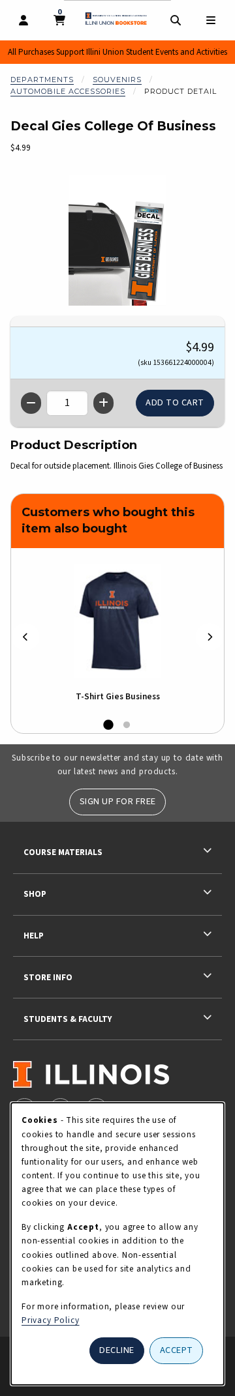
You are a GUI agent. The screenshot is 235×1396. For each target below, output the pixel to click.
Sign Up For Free (118, 801)
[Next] (209, 636)
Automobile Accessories (67, 91)
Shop (35, 894)
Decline (116, 1350)
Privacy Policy (51, 1320)
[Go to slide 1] (108, 725)
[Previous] (25, 636)
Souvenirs (117, 79)
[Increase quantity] (103, 403)
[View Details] (117, 621)
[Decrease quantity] (31, 403)
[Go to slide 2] (126, 725)
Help (34, 935)
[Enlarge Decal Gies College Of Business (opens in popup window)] (117, 240)
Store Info (48, 977)
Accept (176, 1350)
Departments (42, 79)
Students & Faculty (68, 1019)
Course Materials (63, 852)
